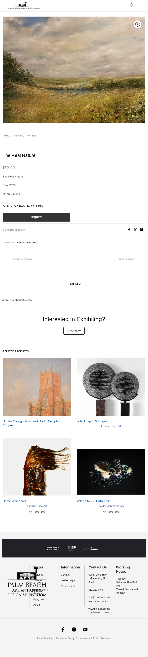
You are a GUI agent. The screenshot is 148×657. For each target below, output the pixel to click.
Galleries (38, 574)
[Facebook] (130, 230)
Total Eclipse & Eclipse (92, 421)
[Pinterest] (142, 230)
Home (6, 136)
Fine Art (17, 136)
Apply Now (39, 599)
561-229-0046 (95, 589)
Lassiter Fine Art (111, 426)
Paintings (31, 136)
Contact (65, 574)
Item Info (74, 283)
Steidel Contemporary (111, 505)
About (36, 604)
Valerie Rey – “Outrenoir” (94, 501)
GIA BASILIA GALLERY (28, 206)
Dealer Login (68, 580)
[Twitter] (137, 230)
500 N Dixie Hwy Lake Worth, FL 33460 (97, 578)
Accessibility (68, 586)
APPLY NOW (74, 330)
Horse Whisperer (14, 501)
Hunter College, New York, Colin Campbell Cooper (32, 423)
